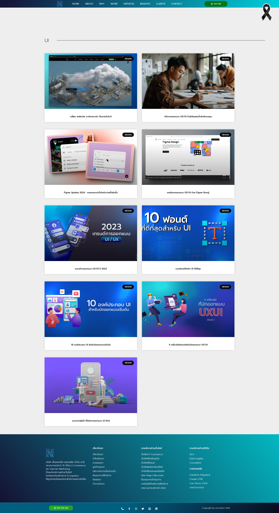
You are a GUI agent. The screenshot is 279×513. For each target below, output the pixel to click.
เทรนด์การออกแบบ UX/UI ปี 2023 (91, 268)
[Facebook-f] (129, 508)
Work (114, 3)
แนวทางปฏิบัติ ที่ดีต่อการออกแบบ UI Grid (91, 420)
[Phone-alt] (122, 508)
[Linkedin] (156, 508)
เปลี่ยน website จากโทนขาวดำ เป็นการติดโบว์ (91, 116)
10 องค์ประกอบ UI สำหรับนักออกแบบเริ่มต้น (91, 344)
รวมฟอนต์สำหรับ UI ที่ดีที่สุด (188, 268)
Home (75, 3)
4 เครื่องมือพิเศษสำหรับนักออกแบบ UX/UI (188, 344)
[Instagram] (136, 508)
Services (129, 3)
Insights (145, 3)
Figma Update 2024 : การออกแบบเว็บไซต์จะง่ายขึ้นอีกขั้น (91, 192)
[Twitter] (142, 508)
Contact (176, 3)
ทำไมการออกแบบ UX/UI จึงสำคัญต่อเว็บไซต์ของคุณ (188, 116)
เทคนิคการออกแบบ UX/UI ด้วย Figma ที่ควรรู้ (188, 192)
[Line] (149, 508)
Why (102, 3)
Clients (160, 3)
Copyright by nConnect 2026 (216, 508)
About (89, 3)
